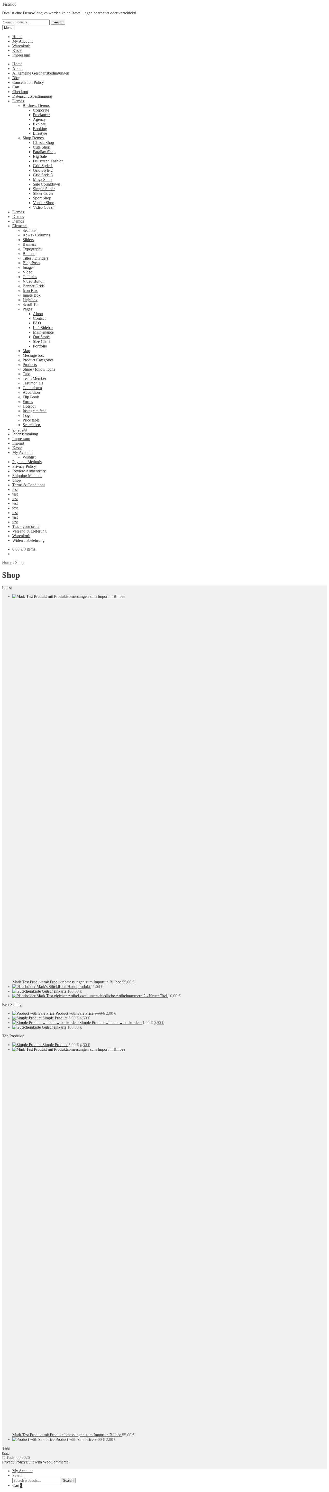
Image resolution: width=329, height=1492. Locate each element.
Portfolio (40, 346)
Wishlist (29, 457)
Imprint (18, 443)
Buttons (29, 253)
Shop (16, 480)
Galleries (30, 276)
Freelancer (41, 115)
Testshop (9, 4)
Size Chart (41, 341)
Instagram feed (35, 411)
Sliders (28, 239)
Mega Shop (42, 179)
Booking (40, 128)
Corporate (41, 110)
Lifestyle (40, 133)
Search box (32, 425)
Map (26, 351)
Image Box (32, 295)
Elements (19, 226)
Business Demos (36, 105)
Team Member (34, 378)
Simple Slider (44, 189)
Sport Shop (42, 198)
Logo (27, 415)
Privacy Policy (24, 466)
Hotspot (29, 406)
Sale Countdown (46, 184)
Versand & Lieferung (29, 531)
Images (28, 267)
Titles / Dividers (35, 258)
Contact (39, 318)
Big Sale (40, 156)
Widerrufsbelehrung (28, 540)
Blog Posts (31, 263)
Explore (39, 124)
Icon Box (30, 290)
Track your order (26, 526)
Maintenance (43, 332)
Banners (29, 244)
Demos (18, 101)
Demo (5, 1453)
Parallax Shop (44, 152)
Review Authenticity (29, 471)
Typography (32, 249)
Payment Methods (27, 462)
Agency (39, 119)
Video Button (33, 281)
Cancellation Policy (28, 82)
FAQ (37, 323)
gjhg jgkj (19, 429)
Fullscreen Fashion (48, 161)
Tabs (26, 374)
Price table (31, 420)
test (15, 489)
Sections (29, 230)
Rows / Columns (36, 235)
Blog (16, 78)
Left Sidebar (43, 327)
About (17, 68)
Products (30, 364)
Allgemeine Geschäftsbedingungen (40, 73)
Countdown (32, 388)
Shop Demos (33, 138)
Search (58, 22)
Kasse (17, 50)
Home (17, 36)
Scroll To (30, 304)
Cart (15, 87)
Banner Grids (33, 286)
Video (27, 272)
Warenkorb (21, 46)
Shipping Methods (27, 475)
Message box (33, 355)
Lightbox (30, 300)
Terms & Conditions (28, 485)
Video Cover (43, 207)
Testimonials (33, 383)
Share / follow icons (39, 369)
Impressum (21, 55)
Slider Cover (43, 193)
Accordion (31, 392)
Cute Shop (41, 147)
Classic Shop (43, 142)
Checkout (20, 91)
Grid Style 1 (43, 165)
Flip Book (31, 397)
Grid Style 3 (43, 175)
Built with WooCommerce (47, 1462)
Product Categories (38, 360)
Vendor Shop (43, 202)
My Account (22, 41)
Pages (27, 309)
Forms (28, 401)
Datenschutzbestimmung (32, 96)
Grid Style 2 (43, 170)
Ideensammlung (25, 434)
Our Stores (41, 337)
